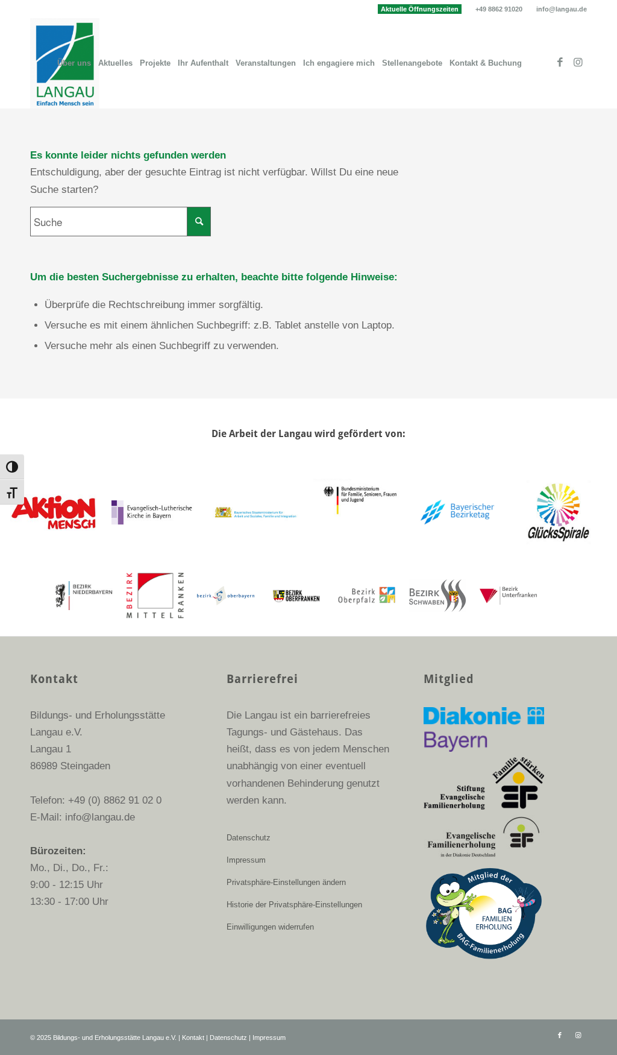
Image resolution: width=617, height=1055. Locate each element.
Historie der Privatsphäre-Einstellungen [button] (294, 904)
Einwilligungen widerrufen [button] (270, 926)
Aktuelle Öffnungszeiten (420, 9)
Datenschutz (249, 837)
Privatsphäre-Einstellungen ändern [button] (286, 882)
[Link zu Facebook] (560, 63)
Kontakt (193, 1037)
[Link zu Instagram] (578, 63)
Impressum (246, 859)
